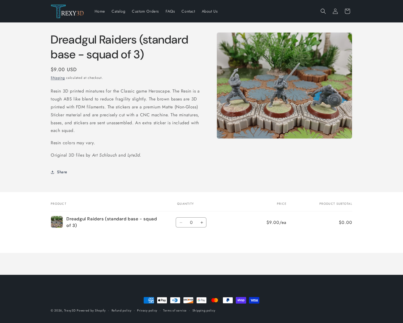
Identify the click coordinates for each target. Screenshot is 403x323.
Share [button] (62, 172)
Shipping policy (203, 310)
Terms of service (175, 310)
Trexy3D (70, 310)
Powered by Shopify (91, 310)
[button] (323, 11)
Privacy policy (147, 310)
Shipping (58, 77)
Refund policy (122, 310)
